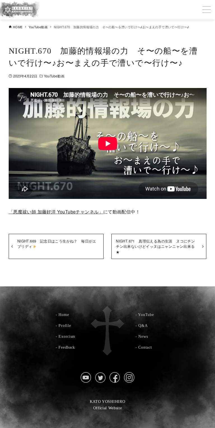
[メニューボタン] (206, 9)
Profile (65, 325)
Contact (145, 347)
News (143, 336)
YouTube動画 (54, 75)
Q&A (143, 325)
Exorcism (67, 336)
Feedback (67, 347)
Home (64, 314)
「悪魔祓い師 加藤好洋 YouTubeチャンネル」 (56, 211)
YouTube (146, 314)
